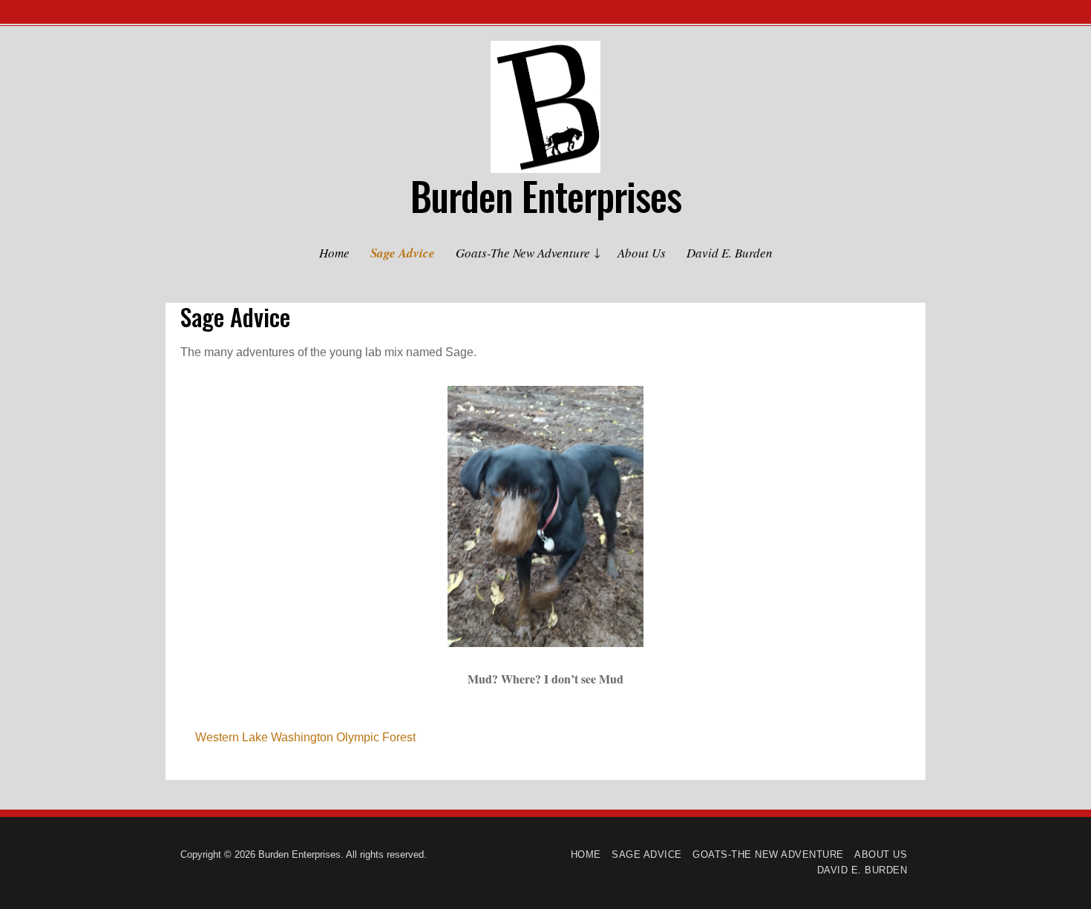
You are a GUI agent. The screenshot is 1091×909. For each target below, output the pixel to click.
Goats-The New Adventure (523, 252)
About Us (641, 252)
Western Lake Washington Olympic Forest (305, 737)
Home (334, 252)
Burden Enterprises (545, 195)
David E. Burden (730, 252)
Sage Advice (402, 253)
